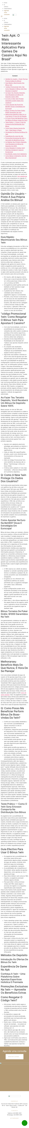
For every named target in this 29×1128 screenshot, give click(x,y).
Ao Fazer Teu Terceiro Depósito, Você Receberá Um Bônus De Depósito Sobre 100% (15, 95)
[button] (3, 16)
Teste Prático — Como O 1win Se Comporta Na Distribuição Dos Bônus (15, 124)
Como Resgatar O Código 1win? (15, 148)
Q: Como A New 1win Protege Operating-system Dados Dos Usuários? (14, 100)
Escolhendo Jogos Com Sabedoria (16, 154)
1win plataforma (22, 176)
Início (5, 3)
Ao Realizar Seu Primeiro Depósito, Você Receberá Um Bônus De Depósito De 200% (16, 144)
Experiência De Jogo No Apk (14, 136)
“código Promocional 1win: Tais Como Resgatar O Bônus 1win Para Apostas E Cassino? (16, 89)
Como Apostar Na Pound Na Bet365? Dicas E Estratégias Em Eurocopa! (15, 106)
